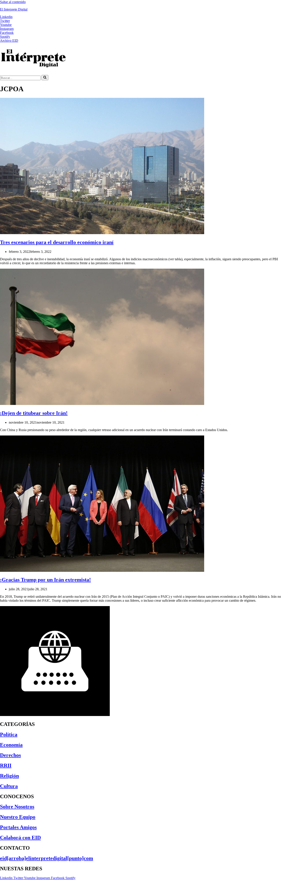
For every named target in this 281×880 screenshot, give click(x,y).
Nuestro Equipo (17, 817)
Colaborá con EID (20, 837)
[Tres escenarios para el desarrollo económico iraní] (102, 233)
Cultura (9, 786)
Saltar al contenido (13, 2)
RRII (5, 765)
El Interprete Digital (13, 9)
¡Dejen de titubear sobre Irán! (34, 413)
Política (8, 734)
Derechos (10, 755)
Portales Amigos (18, 827)
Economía (11, 745)
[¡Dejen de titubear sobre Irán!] (102, 404)
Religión (9, 776)
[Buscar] (44, 77)
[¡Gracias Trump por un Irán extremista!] (102, 570)
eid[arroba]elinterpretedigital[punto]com (46, 858)
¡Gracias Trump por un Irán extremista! (45, 580)
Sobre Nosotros (17, 806)
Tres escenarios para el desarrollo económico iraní (56, 242)
